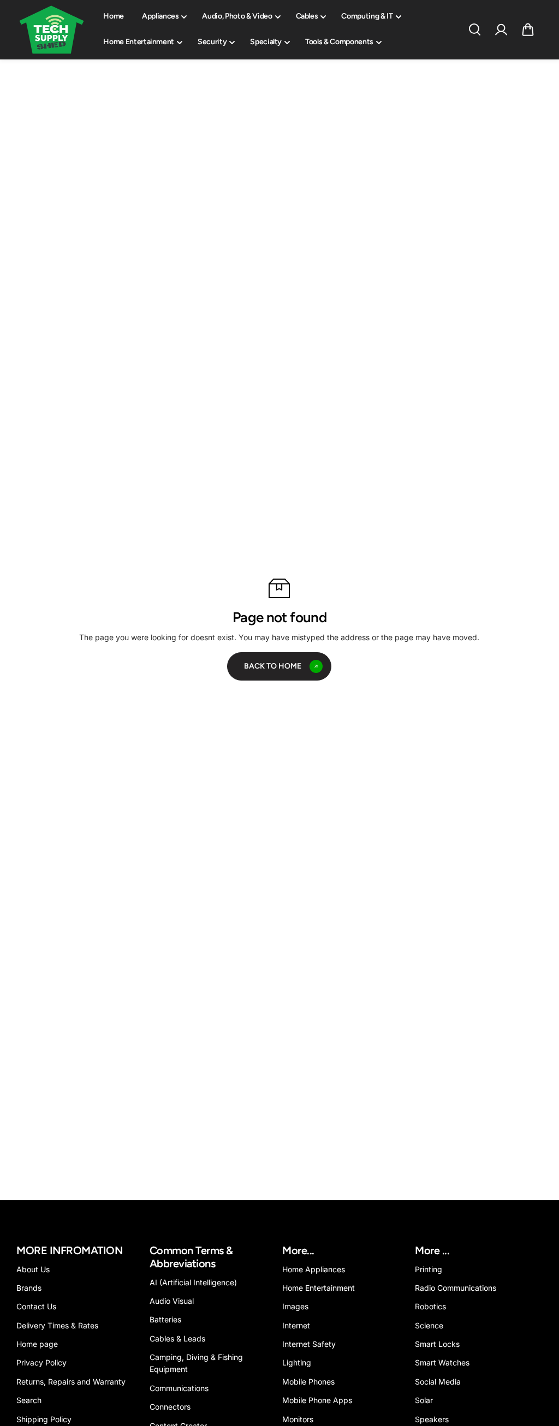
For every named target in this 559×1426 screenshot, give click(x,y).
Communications (179, 1388)
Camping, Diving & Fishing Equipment (196, 1363)
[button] (528, 29)
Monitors (297, 1419)
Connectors (170, 1406)
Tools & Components (339, 41)
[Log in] (501, 29)
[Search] (474, 29)
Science (429, 1325)
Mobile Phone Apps (317, 1400)
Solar (424, 1400)
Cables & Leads (177, 1338)
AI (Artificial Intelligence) (193, 1282)
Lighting (296, 1362)
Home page (37, 1344)
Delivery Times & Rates (57, 1325)
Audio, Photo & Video (237, 16)
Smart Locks (437, 1344)
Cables (307, 16)
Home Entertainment (138, 41)
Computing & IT (367, 16)
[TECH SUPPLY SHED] (52, 29)
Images (295, 1306)
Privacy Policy (41, 1362)
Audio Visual (172, 1300)
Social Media (438, 1381)
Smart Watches (442, 1362)
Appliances (160, 16)
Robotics (430, 1306)
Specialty (266, 41)
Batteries (165, 1319)
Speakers (432, 1419)
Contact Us (36, 1306)
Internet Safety (309, 1344)
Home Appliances (313, 1269)
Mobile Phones (308, 1381)
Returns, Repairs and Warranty (71, 1381)
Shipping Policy (44, 1419)
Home (113, 16)
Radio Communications (455, 1287)
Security (212, 41)
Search (28, 1400)
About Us (33, 1269)
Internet (296, 1325)
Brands (28, 1287)
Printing (428, 1269)
